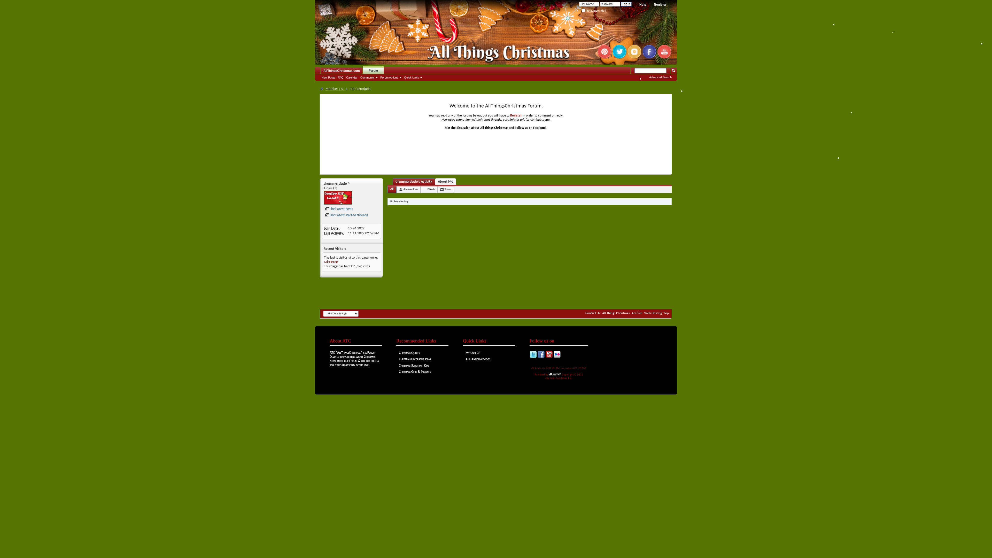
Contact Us (592, 313)
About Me (445, 182)
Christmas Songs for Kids (414, 365)
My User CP (473, 353)
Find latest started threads (348, 215)
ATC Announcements (478, 359)
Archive (637, 313)
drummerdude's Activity (414, 182)
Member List (335, 89)
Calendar (352, 77)
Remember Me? (595, 10)
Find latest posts (341, 209)
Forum (373, 71)
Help (642, 4)
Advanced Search (660, 77)
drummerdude (411, 189)
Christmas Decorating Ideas (415, 359)
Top (666, 313)
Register (660, 4)
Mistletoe (331, 262)
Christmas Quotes (409, 353)
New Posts (328, 77)
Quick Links (411, 77)
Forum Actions (389, 77)
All (392, 189)
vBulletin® (555, 374)
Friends (431, 189)
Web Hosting (653, 313)
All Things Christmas (616, 313)
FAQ (341, 77)
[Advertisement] (496, 293)
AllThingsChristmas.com (341, 71)
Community (367, 77)
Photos (448, 189)
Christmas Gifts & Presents (415, 372)
